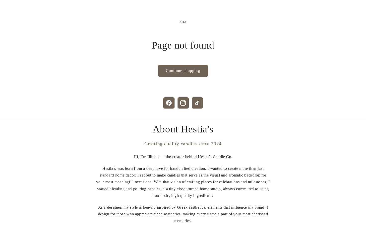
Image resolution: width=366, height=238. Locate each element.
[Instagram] (183, 103)
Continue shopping (183, 70)
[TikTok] (197, 103)
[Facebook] (169, 103)
